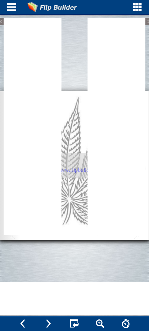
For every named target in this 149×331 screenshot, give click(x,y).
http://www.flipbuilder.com (74, 170)
